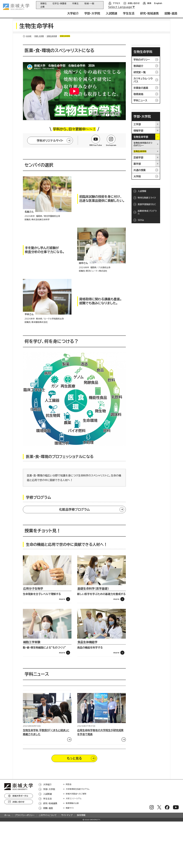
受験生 (43, 3)
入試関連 (111, 13)
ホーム (7, 815)
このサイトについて (48, 815)
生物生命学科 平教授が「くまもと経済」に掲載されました (46, 732)
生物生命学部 (52, 36)
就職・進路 (170, 13)
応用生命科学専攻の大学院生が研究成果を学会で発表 (100, 732)
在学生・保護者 (59, 3)
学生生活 (128, 13)
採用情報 (81, 815)
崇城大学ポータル (20, 796)
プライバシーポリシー (24, 815)
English (158, 3)
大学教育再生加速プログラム (77, 789)
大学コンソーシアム (73, 798)
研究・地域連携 (149, 13)
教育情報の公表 (72, 803)
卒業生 (75, 3)
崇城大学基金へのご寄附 (76, 794)
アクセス (116, 3)
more (62, 599)
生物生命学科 (143, 51)
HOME (28, 36)
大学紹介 (73, 13)
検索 (149, 3)
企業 (42, 7)
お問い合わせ (134, 3)
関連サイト (70, 808)
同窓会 (68, 784)
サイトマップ (66, 815)
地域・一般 (89, 3)
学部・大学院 (92, 13)
